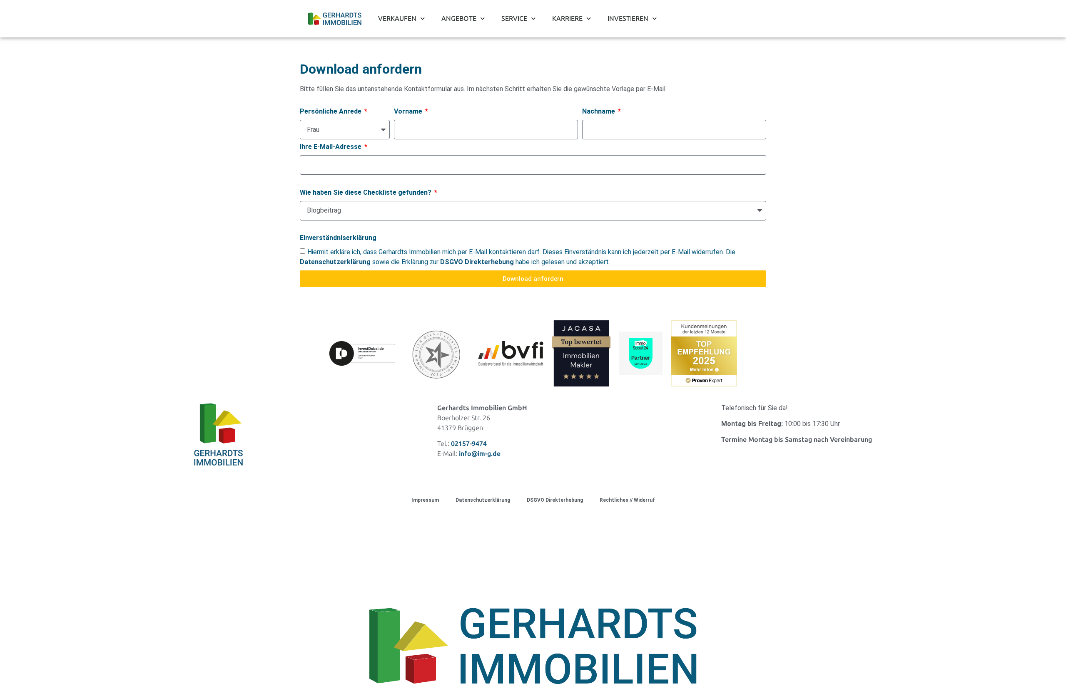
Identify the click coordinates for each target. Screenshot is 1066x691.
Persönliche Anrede (331, 111)
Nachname (599, 111)
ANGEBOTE (458, 18)
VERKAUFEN (397, 18)
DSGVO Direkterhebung (555, 500)
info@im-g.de (480, 454)
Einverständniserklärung (338, 238)
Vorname (409, 111)
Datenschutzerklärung (483, 500)
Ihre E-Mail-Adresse (331, 147)
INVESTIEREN (628, 18)
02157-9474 (469, 444)
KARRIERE (567, 18)
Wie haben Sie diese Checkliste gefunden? (366, 192)
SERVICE (514, 18)
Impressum (425, 500)
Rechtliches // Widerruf (627, 500)
